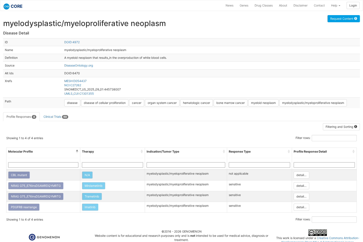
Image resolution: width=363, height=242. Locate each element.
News (229, 5)
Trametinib (92, 196)
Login (353, 5)
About (283, 5)
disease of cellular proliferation (105, 103)
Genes (244, 5)
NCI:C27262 (72, 85)
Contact (319, 5)
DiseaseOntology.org (78, 65)
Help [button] (334, 5)
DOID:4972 (72, 42)
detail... (301, 175)
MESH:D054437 (75, 81)
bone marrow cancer (230, 103)
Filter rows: (303, 138)
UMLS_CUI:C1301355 (79, 93)
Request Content (342, 18)
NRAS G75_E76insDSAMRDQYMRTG (36, 185)
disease (72, 103)
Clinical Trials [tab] (55, 116)
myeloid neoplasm (263, 103)
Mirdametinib (94, 185)
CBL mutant (19, 175)
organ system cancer (162, 103)
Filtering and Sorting (340, 126)
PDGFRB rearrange (24, 207)
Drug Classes (264, 5)
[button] (77, 151)
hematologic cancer (196, 103)
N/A (87, 175)
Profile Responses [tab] (21, 116)
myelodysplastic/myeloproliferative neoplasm (313, 103)
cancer (136, 103)
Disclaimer (300, 5)
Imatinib (90, 207)
